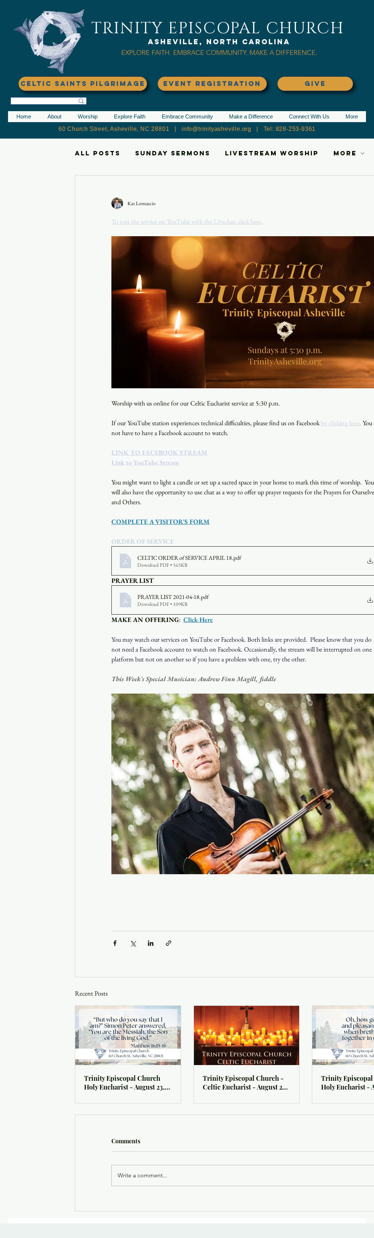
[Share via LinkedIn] (150, 943)
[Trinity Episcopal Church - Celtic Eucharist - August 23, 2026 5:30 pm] (246, 1035)
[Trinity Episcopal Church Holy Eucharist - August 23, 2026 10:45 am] (128, 1035)
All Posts (98, 153)
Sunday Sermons (172, 153)
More (345, 153)
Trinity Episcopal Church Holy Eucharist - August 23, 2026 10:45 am (124, 1082)
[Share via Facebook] (114, 943)
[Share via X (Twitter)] (132, 943)
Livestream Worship (272, 153)
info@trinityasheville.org (216, 129)
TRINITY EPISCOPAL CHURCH (217, 28)
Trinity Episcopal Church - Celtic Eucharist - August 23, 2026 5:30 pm (245, 1082)
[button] (54, 116)
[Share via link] (168, 943)
